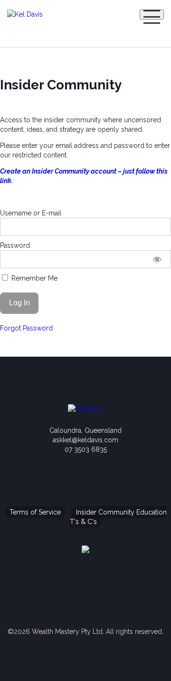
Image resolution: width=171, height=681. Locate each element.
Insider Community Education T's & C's (118, 516)
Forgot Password (26, 328)
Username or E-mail (30, 213)
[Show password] (157, 259)
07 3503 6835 (86, 449)
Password (15, 245)
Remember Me (33, 278)
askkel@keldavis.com (85, 440)
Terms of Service (35, 512)
